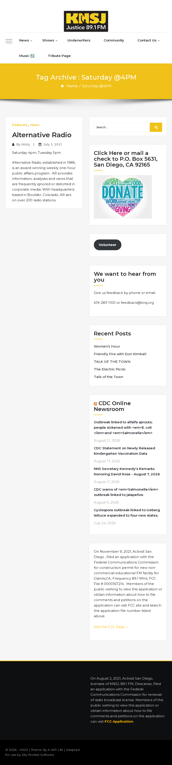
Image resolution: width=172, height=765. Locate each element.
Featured (19, 125)
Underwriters (78, 40)
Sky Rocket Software (38, 755)
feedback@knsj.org (137, 302)
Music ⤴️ (26, 56)
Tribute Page (59, 56)
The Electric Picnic (110, 369)
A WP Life (55, 750)
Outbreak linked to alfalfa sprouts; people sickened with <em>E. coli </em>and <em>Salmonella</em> (123, 427)
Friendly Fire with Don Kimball (120, 354)
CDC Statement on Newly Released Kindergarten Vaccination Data (124, 451)
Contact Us (147, 40)
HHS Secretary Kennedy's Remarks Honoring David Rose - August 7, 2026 (127, 471)
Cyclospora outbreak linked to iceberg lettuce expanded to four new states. (127, 512)
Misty (25, 144)
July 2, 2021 (52, 144)
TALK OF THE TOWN (112, 361)
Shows (48, 40)
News (24, 40)
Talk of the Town (108, 377)
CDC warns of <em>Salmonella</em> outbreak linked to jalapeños (126, 492)
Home (72, 86)
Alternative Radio (41, 135)
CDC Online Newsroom (112, 406)
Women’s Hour (107, 346)
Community (114, 40)
